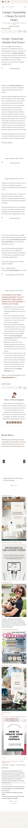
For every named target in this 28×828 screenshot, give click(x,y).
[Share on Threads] (13, 31)
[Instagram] (8, 1)
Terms (22, 824)
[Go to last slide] (4, 461)
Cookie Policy (12, 764)
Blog (12, 822)
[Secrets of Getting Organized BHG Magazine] (14, 647)
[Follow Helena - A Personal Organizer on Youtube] (12, 422)
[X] (5, 1)
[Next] (24, 461)
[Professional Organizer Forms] (14, 562)
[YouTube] (12, 820)
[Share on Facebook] (6, 31)
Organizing (16, 26)
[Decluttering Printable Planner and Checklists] (14, 519)
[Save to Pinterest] (3, 31)
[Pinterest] (15, 820)
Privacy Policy (5, 764)
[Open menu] (25, 7)
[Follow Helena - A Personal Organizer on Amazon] (20, 422)
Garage (11, 26)
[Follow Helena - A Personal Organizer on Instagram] (10, 422)
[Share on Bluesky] (9, 31)
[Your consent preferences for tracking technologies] (25, 825)
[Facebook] (3, 1)
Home (6, 822)
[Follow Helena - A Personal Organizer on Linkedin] (15, 422)
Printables (7, 824)
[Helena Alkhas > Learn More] (14, 600)
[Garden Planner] (14, 689)
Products (15, 824)
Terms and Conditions (21, 764)
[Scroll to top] (25, 822)
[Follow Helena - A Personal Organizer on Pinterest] (18, 422)
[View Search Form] (25, 1)
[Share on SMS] (20, 31)
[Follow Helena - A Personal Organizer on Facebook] (7, 422)
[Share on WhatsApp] (16, 31)
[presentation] (14, 457)
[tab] (11, 485)
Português (19, 822)
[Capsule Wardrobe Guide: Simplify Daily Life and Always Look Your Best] (14, 736)
